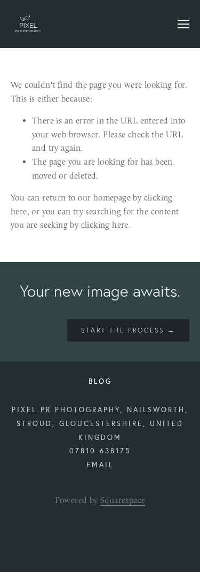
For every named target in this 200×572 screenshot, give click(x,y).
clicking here (105, 225)
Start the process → (128, 330)
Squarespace (122, 500)
